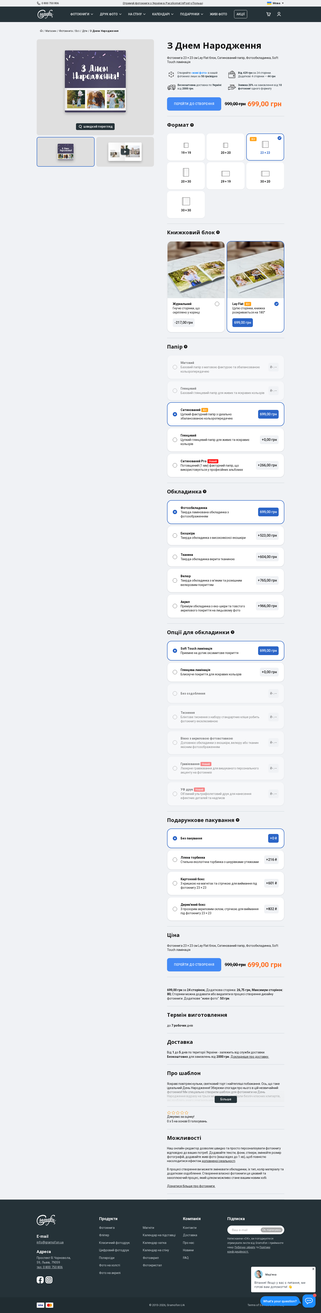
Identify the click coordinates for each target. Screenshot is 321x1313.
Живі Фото (218, 14)
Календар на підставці (159, 1235)
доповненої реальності (218, 1161)
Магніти (148, 1227)
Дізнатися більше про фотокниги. (191, 1186)
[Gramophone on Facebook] (40, 1279)
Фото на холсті (109, 1265)
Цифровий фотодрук (114, 1250)
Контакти (190, 1227)
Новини (188, 1250)
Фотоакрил (151, 1258)
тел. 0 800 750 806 (50, 1267)
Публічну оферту (245, 1247)
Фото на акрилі (110, 1273)
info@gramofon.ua (50, 1242)
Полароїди (106, 1258)
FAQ (186, 1258)
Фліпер (104, 1235)
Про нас (188, 1243)
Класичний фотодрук (114, 1243)
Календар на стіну (156, 1250)
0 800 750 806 (50, 3)
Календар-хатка (154, 1243)
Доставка (190, 1235)
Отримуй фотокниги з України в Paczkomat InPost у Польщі (163, 3)
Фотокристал (152, 1265)
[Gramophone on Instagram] (48, 1279)
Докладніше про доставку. (250, 1056)
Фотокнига (107, 1227)
